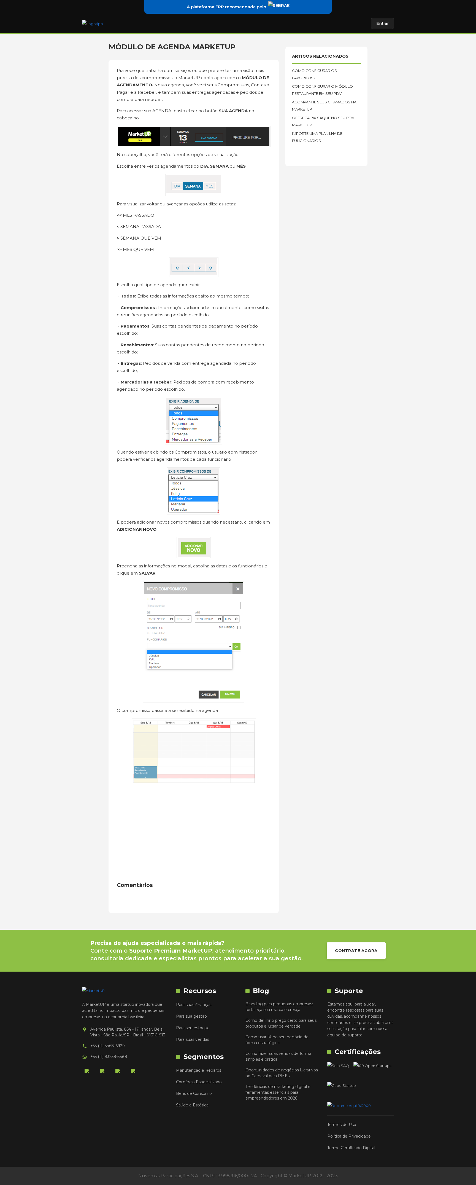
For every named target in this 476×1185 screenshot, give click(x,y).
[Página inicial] (92, 23)
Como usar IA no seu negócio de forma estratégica (277, 1039)
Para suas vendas (192, 1039)
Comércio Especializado (199, 1081)
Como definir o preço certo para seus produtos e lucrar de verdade (281, 1023)
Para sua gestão (191, 1016)
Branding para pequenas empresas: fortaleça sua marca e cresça (279, 1006)
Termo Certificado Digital (351, 1147)
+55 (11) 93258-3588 (108, 1056)
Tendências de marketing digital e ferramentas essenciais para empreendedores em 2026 (277, 1092)
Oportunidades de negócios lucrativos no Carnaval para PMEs (281, 1073)
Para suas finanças (193, 1004)
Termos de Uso (341, 1124)
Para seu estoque (193, 1027)
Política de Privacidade (349, 1136)
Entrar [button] (382, 23)
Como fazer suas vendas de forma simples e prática (278, 1056)
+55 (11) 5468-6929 (107, 1045)
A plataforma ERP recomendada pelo (226, 6)
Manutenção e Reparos (198, 1070)
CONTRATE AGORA (356, 950)
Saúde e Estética (192, 1105)
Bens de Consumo (194, 1093)
